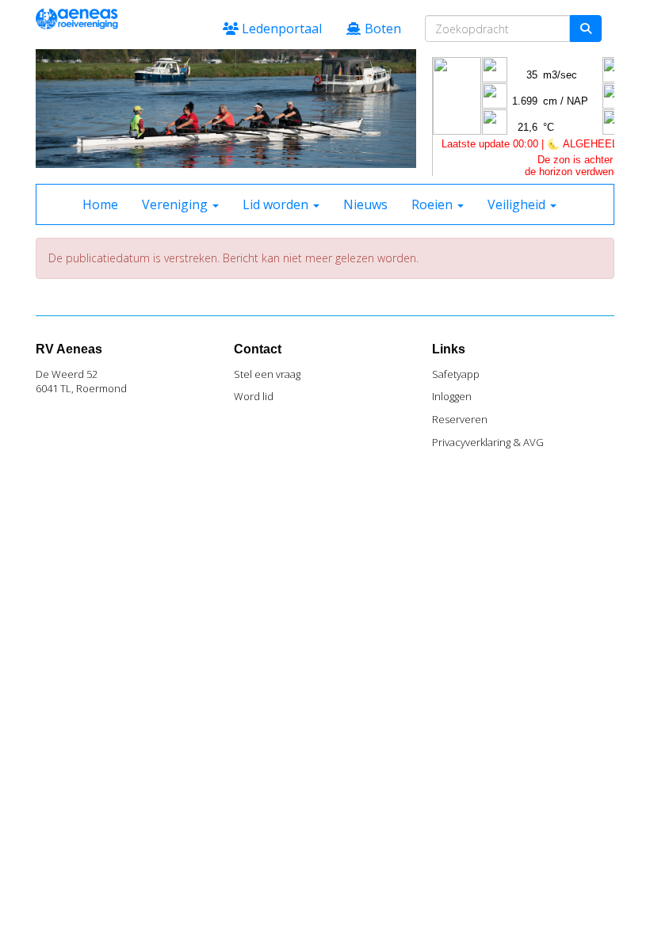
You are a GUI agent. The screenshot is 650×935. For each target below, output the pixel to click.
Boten (381, 28)
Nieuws (365, 204)
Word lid (253, 396)
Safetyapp (456, 374)
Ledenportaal (280, 28)
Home (100, 204)
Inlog (452, 396)
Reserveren (460, 419)
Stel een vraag (267, 374)
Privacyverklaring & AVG (488, 442)
